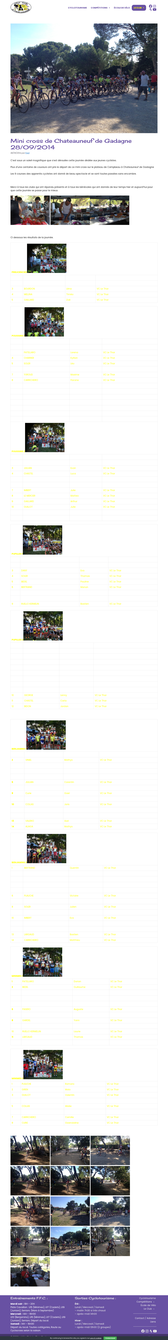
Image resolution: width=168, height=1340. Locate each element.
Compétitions (99, 7)
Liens (153, 1321)
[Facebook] (150, 6)
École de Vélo (122, 7)
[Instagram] (154, 6)
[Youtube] (154, 9)
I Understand (110, 1338)
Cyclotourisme (77, 7)
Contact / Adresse (145, 1318)
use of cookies (95, 1338)
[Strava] (150, 9)
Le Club (138, 7)
